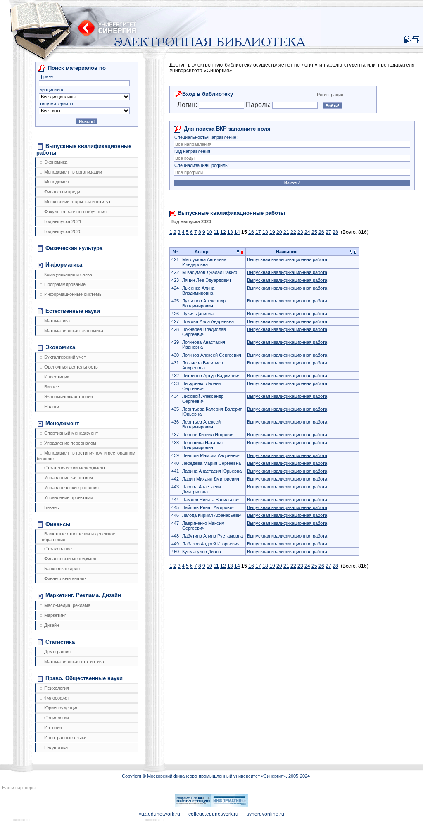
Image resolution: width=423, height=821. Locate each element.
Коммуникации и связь (68, 274)
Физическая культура (73, 248)
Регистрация (330, 94)
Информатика (63, 265)
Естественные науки (72, 311)
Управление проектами (68, 497)
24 (307, 232)
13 (230, 232)
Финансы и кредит (63, 191)
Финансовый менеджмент (71, 558)
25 (314, 232)
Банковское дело (62, 568)
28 (335, 232)
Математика (57, 320)
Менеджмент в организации (73, 171)
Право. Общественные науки (84, 678)
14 (237, 232)
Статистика (60, 642)
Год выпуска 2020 (62, 231)
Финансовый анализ (65, 578)
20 (279, 232)
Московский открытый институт (77, 201)
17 (258, 232)
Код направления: (193, 151)
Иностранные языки (65, 737)
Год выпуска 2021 (62, 221)
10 (209, 232)
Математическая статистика (74, 661)
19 (272, 232)
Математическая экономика (73, 330)
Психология (56, 687)
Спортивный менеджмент (71, 433)
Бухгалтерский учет (65, 357)
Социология (56, 717)
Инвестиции (56, 376)
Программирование (65, 284)
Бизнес (51, 386)
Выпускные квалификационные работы (83, 149)
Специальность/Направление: (206, 137)
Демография (57, 651)
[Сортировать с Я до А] (242, 252)
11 (216, 232)
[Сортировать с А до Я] (238, 252)
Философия (56, 697)
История (53, 727)
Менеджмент (57, 181)
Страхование (58, 548)
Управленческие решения (71, 487)
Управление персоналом (70, 442)
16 (251, 232)
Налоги (51, 406)
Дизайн (51, 625)
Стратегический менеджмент (74, 467)
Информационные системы (73, 294)
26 (321, 232)
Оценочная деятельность (71, 366)
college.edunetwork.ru (213, 814)
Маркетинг (55, 615)
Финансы (57, 524)
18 (265, 232)
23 (300, 232)
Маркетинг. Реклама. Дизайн (83, 595)
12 (223, 232)
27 (328, 232)
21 (286, 232)
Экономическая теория (68, 396)
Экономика (55, 161)
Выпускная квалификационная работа (287, 259)
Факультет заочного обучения (75, 211)
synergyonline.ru (265, 814)
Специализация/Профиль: (201, 165)
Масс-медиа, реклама (67, 605)
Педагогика (56, 747)
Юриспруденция (61, 707)
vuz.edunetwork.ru (159, 814)
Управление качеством (68, 477)
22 (293, 232)
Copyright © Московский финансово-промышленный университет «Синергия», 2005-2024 (216, 775)
